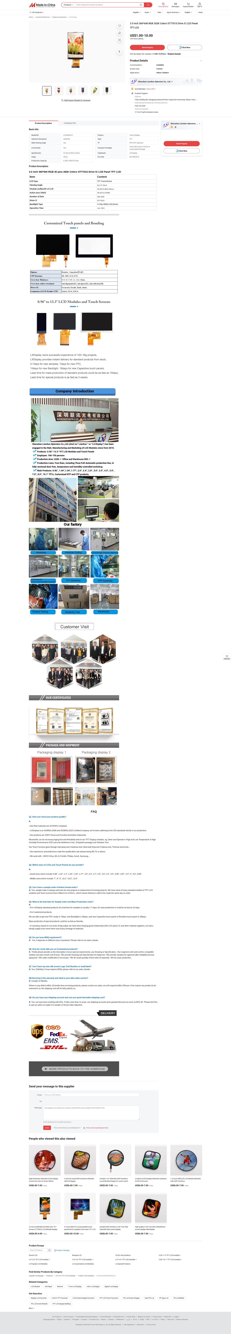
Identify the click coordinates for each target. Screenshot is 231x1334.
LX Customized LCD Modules (83, 1264)
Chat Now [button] (186, 47)
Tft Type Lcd (163, 1298)
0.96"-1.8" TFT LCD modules (169, 1255)
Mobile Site (167, 1317)
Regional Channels (144, 1317)
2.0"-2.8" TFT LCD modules (39, 1259)
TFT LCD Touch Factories (108, 1298)
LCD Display (73, 17)
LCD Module (35, 1286)
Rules (201, 12)
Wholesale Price (119, 1317)
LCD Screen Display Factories (83, 1298)
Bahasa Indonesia (182, 1319)
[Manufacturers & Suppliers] (42, 4)
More (31, 1308)
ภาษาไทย (155, 1319)
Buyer (147, 12)
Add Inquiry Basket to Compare (77, 100)
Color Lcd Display (93, 1286)
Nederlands (120, 1319)
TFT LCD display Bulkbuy (61, 1304)
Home (31, 17)
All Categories (37, 12)
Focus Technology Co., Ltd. (100, 1324)
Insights (176, 1317)
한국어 (135, 1319)
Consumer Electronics (42, 17)
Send (47, 1128)
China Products (68, 1317)
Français (84, 1319)
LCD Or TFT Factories (60, 1298)
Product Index (157, 1317)
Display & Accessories (59, 17)
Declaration (140, 1324)
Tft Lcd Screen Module (39, 1304)
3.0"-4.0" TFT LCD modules (82, 1259)
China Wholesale (105, 1317)
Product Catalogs (63, 1250)
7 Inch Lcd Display (75, 1286)
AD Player (48, 1286)
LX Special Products (123, 1264)
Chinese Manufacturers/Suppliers (87, 1317)
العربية (128, 1319)
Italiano (103, 1319)
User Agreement (129, 1324)
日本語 (142, 1319)
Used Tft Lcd (149, 1298)
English (59, 1319)
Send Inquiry (147, 47)
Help (159, 12)
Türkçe (162, 1319)
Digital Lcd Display (111, 1286)
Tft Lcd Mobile (178, 1298)
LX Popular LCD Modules (38, 1264)
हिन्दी (148, 1319)
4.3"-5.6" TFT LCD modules (125, 1259)
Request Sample (174, 54)
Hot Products (56, 1317)
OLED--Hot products (123, 1255)
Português (75, 1319)
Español (67, 1319)
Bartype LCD (77, 1255)
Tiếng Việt (170, 1319)
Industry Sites (131, 1317)
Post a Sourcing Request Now (95, 1128)
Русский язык (94, 1319)
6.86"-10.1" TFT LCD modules (169, 1259)
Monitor (60, 1286)
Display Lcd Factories (39, 1298)
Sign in (199, 6)
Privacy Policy (151, 1324)
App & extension (173, 12)
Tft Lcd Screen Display (131, 1298)
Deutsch (111, 1319)
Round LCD (33, 1255)
